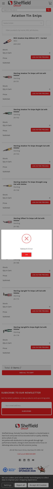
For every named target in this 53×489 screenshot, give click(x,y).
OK (26, 254)
